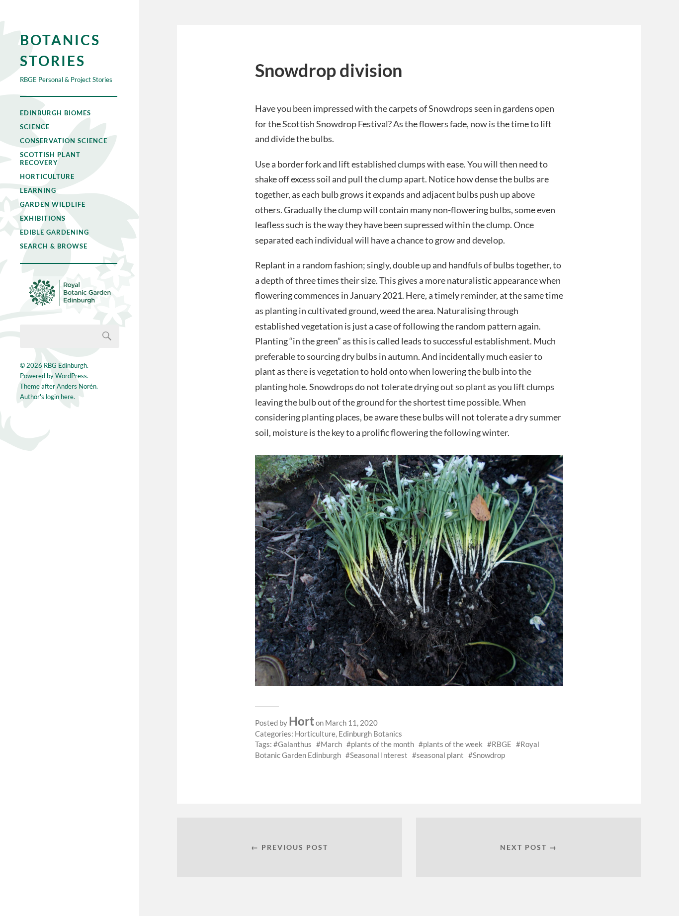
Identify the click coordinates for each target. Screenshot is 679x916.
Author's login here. (47, 397)
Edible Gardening (54, 232)
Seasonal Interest (379, 754)
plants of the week (453, 744)
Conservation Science (63, 141)
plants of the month (382, 744)
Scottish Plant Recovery (50, 159)
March (331, 744)
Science (35, 127)
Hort (301, 721)
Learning (38, 190)
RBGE (501, 744)
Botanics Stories (60, 50)
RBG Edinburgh (65, 365)
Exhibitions (43, 218)
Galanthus (295, 744)
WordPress (71, 376)
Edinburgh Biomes (55, 113)
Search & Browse (53, 246)
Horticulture (47, 176)
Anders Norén (76, 386)
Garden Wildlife (52, 204)
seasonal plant (440, 754)
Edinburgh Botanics (370, 733)
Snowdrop (489, 754)
